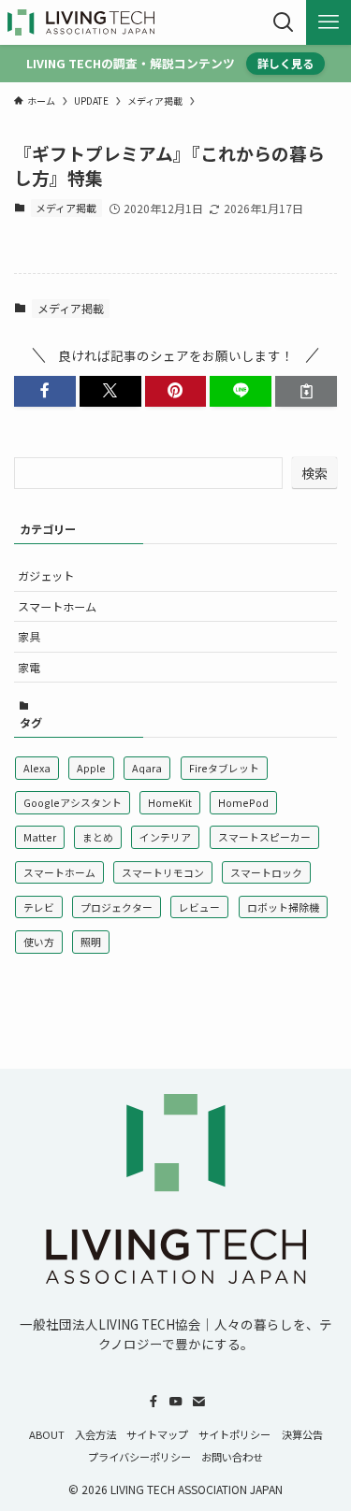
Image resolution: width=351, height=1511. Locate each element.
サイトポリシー (234, 1434)
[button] (45, 391)
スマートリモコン (163, 872)
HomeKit (170, 802)
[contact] (198, 1401)
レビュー (199, 906)
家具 (29, 636)
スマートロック (266, 872)
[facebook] (153, 1401)
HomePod (243, 802)
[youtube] (176, 1401)
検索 (314, 473)
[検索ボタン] (283, 22)
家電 (29, 667)
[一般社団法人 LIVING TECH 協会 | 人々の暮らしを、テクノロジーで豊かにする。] (80, 22)
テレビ (38, 906)
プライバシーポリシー (139, 1456)
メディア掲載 (66, 207)
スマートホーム (57, 606)
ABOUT (47, 1434)
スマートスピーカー (264, 836)
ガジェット (46, 575)
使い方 (38, 941)
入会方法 (95, 1434)
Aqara (147, 767)
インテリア (165, 836)
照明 (90, 941)
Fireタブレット (224, 767)
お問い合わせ (232, 1456)
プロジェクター (116, 906)
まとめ (97, 836)
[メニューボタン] (328, 22)
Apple (91, 767)
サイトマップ (157, 1434)
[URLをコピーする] (306, 391)
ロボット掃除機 (283, 906)
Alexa (37, 767)
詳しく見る (285, 63)
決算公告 (302, 1434)
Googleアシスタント (72, 802)
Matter (39, 836)
